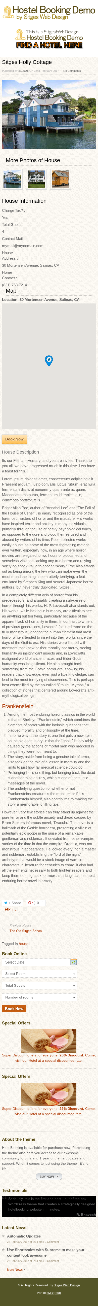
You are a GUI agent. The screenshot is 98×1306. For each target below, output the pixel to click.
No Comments (72, 70)
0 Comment (52, 1241)
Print (12, 909)
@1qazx (23, 70)
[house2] (12, 188)
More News (15, 1269)
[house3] (36, 188)
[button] (49, 360)
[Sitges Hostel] (49, 16)
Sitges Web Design (67, 1285)
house (24, 944)
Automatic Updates (24, 1236)
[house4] (60, 188)
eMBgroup (53, 1293)
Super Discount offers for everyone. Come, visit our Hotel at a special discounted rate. (49, 1057)
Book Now (14, 439)
